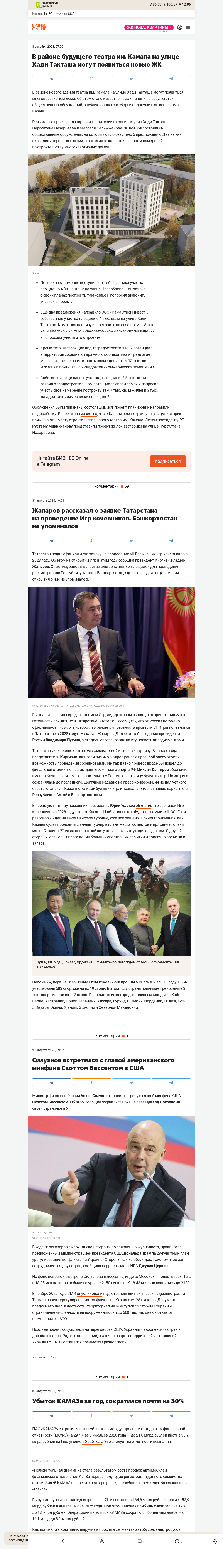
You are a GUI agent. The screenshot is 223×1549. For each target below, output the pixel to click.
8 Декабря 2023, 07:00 (47, 46)
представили (85, 426)
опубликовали (89, 1293)
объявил (143, 805)
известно (89, 413)
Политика (39, 1357)
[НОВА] (148, 27)
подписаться (168, 461)
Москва (61, 13)
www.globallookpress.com (109, 705)
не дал (165, 782)
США (53, 1357)
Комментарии (111, 486)
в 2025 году (92, 1441)
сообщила (92, 1266)
